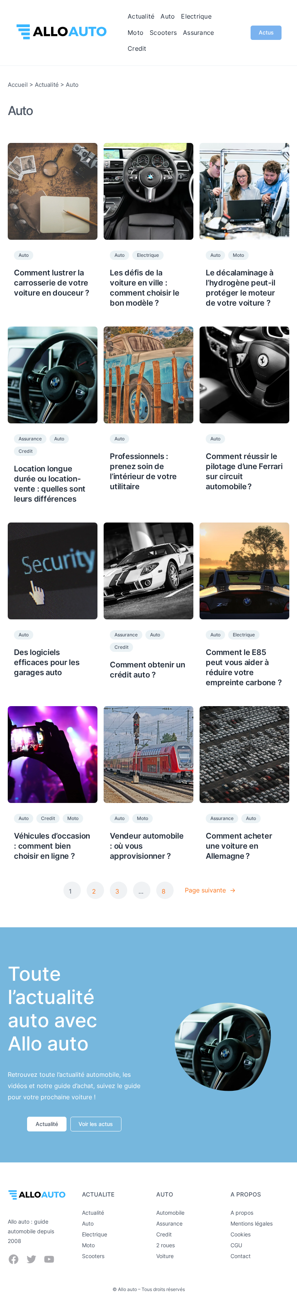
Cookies (240, 1234)
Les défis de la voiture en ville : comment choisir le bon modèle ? (144, 288)
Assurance (30, 439)
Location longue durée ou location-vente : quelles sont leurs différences (49, 484)
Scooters (93, 1256)
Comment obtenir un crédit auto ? (147, 669)
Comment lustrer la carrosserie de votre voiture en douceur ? (51, 282)
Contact (240, 1256)
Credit (25, 451)
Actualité (47, 84)
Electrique (148, 255)
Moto (238, 255)
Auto (24, 255)
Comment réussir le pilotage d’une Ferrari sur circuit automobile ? (244, 471)
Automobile (170, 1212)
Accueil (18, 84)
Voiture (165, 1256)
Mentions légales (251, 1223)
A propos (241, 1212)
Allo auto (127, 1289)
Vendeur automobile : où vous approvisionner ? (147, 846)
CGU (236, 1245)
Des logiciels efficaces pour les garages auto (47, 662)
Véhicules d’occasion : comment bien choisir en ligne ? (52, 846)
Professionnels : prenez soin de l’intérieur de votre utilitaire (143, 471)
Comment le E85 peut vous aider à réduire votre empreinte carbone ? (244, 667)
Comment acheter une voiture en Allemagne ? (239, 846)
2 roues (165, 1245)
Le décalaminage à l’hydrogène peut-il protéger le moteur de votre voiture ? (240, 288)
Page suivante (210, 890)
